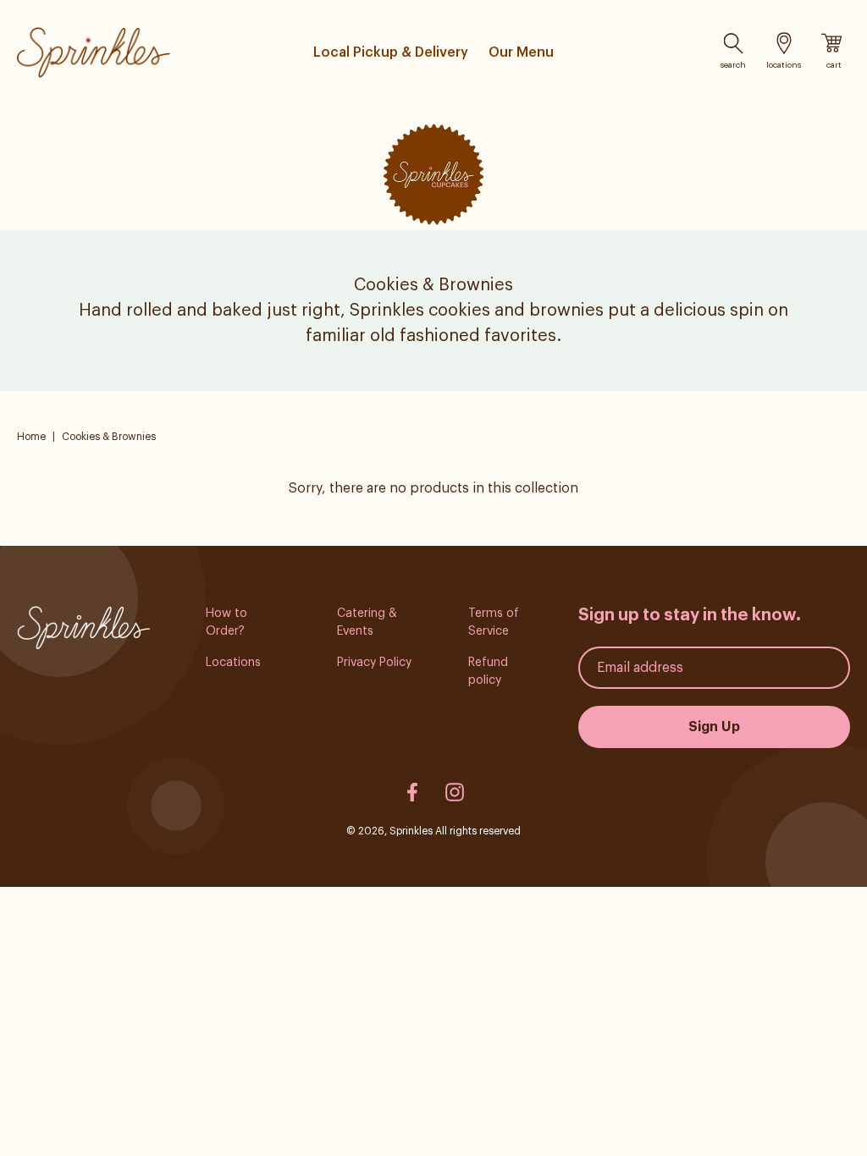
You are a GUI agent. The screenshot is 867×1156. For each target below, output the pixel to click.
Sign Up (714, 727)
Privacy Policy (374, 663)
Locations (233, 663)
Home (31, 437)
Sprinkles (411, 831)
